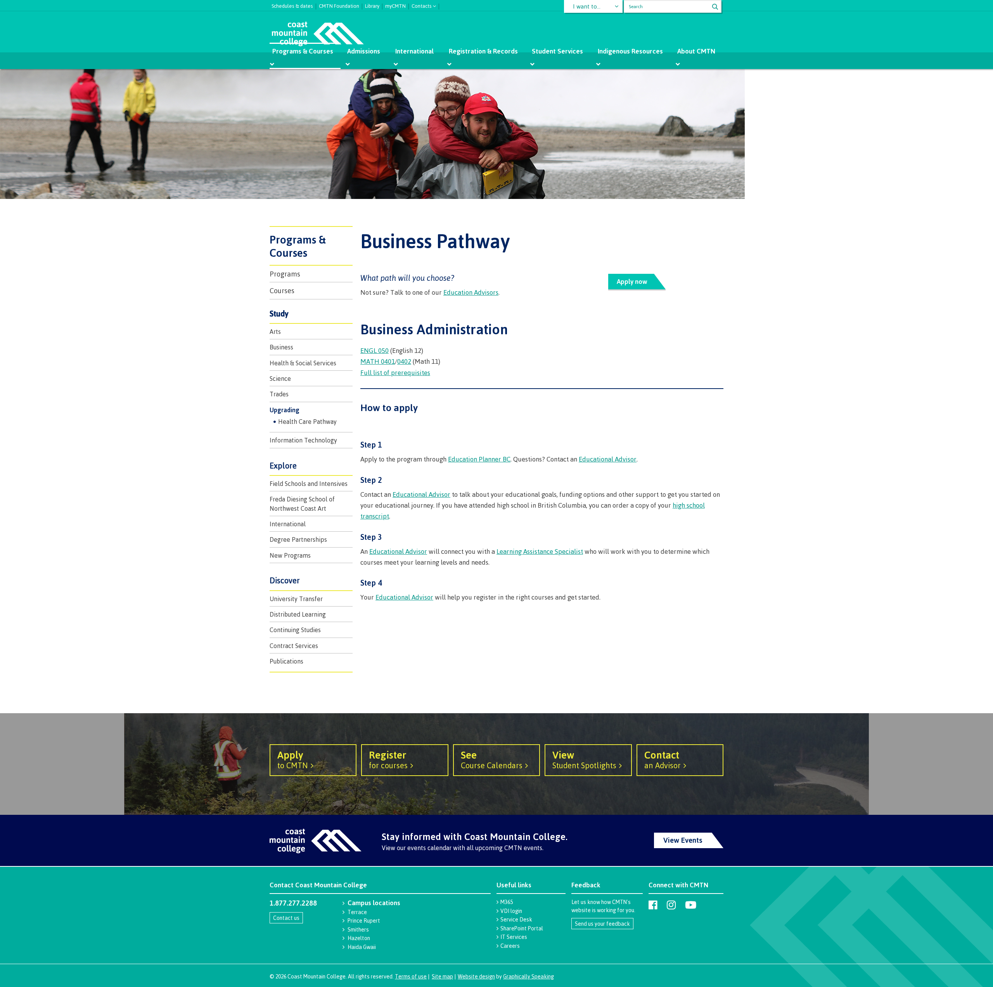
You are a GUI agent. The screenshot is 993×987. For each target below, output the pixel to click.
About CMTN (696, 51)
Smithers (358, 929)
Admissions (363, 51)
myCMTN (395, 5)
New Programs (290, 555)
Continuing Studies (295, 630)
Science (280, 378)
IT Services (513, 936)
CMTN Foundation (339, 5)
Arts (275, 331)
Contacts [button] (422, 5)
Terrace (357, 912)
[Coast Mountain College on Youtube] (690, 905)
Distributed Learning (298, 614)
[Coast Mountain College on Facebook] (653, 905)
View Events (682, 840)
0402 (404, 361)
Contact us (286, 917)
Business (281, 347)
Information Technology (303, 440)
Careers (510, 945)
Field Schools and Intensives (309, 483)
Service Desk (516, 919)
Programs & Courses (302, 51)
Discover (285, 580)
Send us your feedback (602, 923)
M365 (506, 902)
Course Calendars (491, 759)
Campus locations (374, 903)
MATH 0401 (377, 361)
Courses (282, 290)
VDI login (511, 910)
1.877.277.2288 (293, 903)
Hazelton (359, 938)
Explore (283, 465)
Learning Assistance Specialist (539, 551)
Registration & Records (483, 51)
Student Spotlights (584, 759)
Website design (476, 976)
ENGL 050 (374, 350)
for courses (388, 759)
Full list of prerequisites (395, 372)
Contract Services (294, 646)
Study (279, 313)
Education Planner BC (479, 459)
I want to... (586, 6)
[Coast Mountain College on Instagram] (671, 905)
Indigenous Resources (630, 51)
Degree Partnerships (298, 539)
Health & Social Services (303, 363)
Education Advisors (470, 292)
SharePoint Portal (521, 928)
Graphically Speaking (528, 976)
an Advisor (662, 759)
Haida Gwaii (362, 947)
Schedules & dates (292, 5)
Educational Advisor (608, 459)
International (414, 51)
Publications (286, 661)
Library (372, 5)
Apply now (632, 281)
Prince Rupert (364, 920)
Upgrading (284, 410)
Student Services (557, 51)
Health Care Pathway (307, 421)
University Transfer (296, 599)
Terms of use (411, 976)
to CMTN (292, 759)
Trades (279, 394)
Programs (285, 274)
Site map (442, 976)
